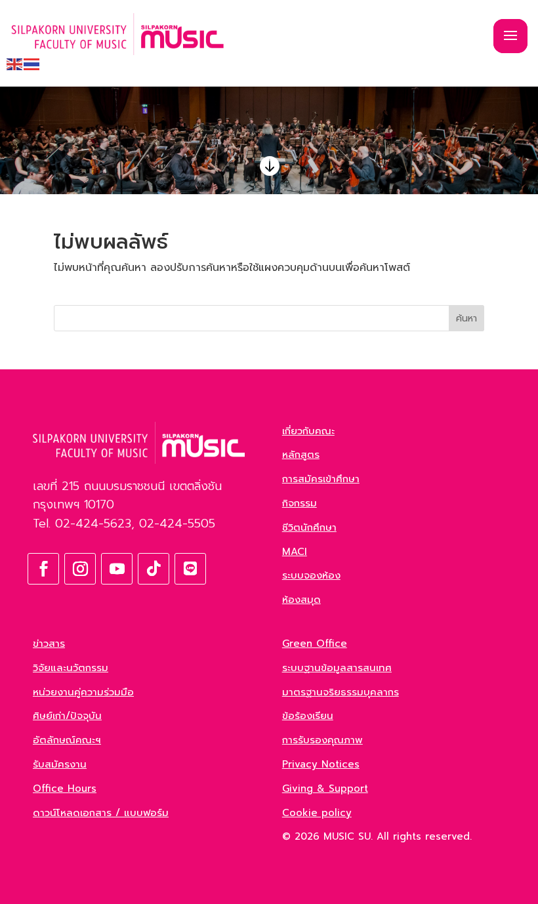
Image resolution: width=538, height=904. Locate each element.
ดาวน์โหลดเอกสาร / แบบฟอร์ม (101, 813)
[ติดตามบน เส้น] (190, 569)
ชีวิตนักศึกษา (309, 527)
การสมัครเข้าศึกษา (321, 479)
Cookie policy (317, 813)
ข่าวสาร (49, 643)
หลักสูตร (301, 454)
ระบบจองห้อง (311, 575)
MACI (294, 551)
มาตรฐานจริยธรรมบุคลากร (340, 692)
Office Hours (64, 788)
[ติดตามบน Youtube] (117, 569)
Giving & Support (325, 788)
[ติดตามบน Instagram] (80, 569)
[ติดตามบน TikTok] (153, 569)
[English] (15, 64)
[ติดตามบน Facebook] (43, 569)
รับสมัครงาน (60, 764)
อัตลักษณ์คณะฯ (67, 740)
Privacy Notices (321, 764)
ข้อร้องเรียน (307, 716)
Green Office (314, 643)
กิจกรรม (299, 503)
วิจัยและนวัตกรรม (70, 668)
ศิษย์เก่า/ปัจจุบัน (67, 716)
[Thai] (32, 64)
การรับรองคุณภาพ (322, 740)
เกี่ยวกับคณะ (308, 431)
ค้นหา (466, 318)
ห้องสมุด (301, 599)
